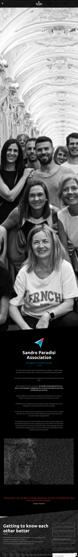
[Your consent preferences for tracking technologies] (75, 554)
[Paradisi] (39, 2)
